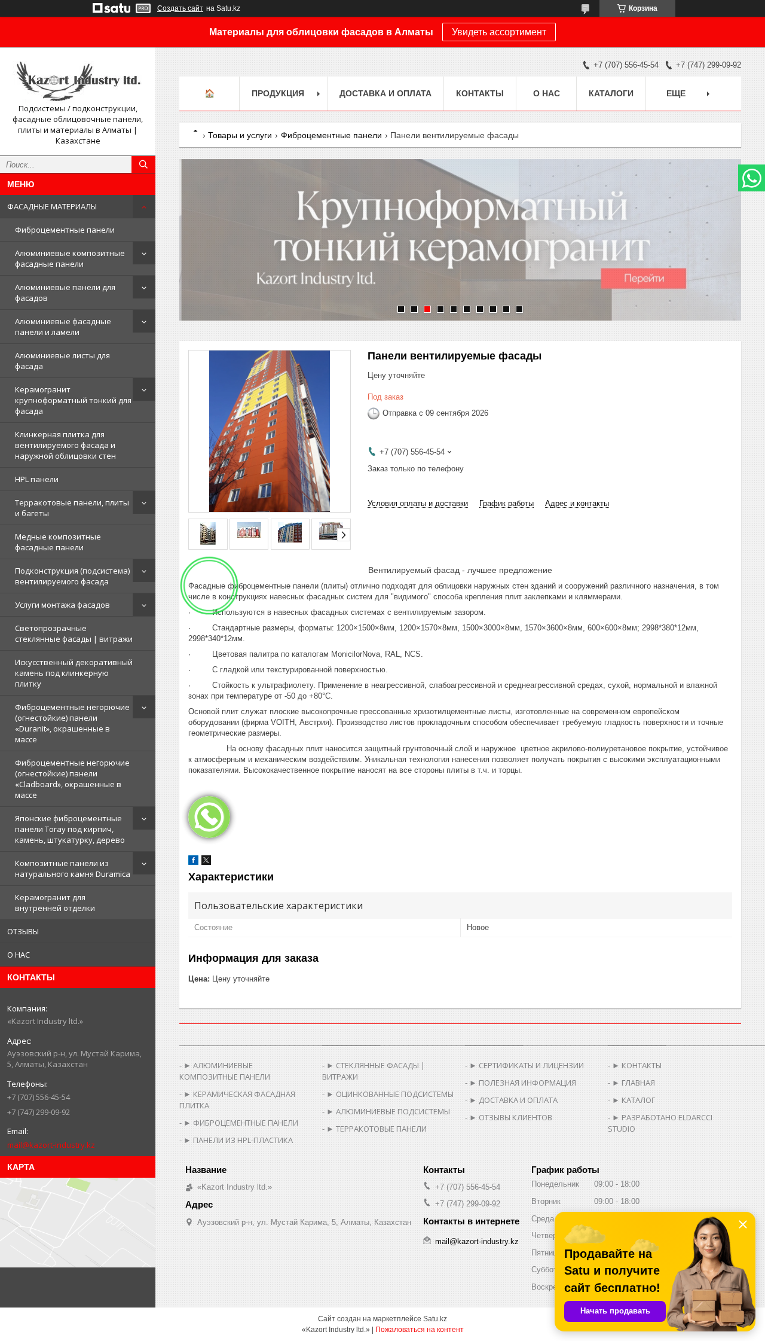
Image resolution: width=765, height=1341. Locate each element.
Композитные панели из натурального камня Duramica (72, 868)
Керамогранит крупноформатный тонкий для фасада (73, 400)
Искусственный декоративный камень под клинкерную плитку (74, 673)
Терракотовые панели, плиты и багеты (72, 508)
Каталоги (611, 93)
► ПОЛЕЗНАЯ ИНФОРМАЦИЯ (522, 1082)
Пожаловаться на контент (419, 1329)
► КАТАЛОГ (633, 1100)
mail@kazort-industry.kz (51, 1144)
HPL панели (37, 479)
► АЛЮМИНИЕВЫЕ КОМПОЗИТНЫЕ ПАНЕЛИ (224, 1071)
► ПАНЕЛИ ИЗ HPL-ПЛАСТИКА (238, 1140)
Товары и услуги (240, 135)
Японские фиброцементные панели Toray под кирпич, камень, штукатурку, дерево (70, 829)
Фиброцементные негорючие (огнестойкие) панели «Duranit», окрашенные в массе (72, 723)
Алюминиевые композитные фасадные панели (70, 258)
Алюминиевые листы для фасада (62, 360)
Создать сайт (180, 8)
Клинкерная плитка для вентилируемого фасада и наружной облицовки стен (65, 445)
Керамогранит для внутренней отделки (55, 902)
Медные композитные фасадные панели (58, 542)
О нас (546, 93)
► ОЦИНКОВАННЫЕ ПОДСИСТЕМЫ (390, 1094)
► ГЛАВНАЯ (633, 1082)
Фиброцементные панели (65, 229)
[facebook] (193, 862)
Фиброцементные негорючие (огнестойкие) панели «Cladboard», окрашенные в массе (72, 778)
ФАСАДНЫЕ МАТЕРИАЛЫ (52, 206)
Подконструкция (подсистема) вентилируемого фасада (72, 576)
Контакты (480, 93)
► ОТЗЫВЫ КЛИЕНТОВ (510, 1117)
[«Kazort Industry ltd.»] (77, 79)
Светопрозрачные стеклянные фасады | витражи (74, 633)
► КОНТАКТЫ (637, 1065)
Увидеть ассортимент (499, 32)
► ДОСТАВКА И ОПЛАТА (513, 1100)
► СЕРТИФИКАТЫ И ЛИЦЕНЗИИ (526, 1065)
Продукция (278, 93)
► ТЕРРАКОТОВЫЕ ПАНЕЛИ (376, 1128)
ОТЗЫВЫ (23, 931)
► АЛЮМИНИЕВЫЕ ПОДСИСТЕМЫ (388, 1111)
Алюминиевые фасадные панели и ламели (63, 326)
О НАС (18, 954)
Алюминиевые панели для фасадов (65, 292)
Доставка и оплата (385, 93)
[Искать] (143, 164)
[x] (206, 862)
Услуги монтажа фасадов (62, 604)
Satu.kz (435, 1319)
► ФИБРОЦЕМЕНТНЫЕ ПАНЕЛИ (240, 1122)
